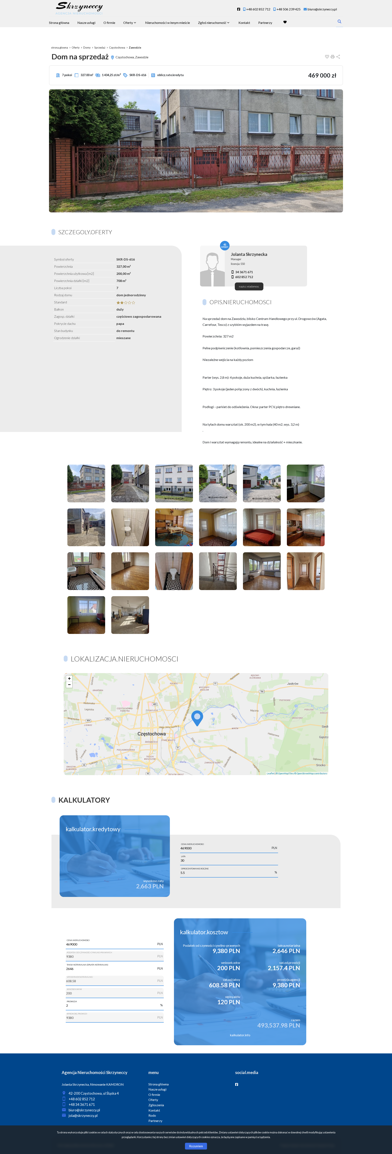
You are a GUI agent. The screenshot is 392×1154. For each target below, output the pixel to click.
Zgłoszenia (156, 1105)
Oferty (128, 22)
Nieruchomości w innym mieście (167, 22)
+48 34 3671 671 (82, 1104)
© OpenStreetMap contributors (310, 773)
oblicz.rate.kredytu (170, 75)
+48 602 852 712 (82, 1099)
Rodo (152, 1115)
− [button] (69, 684)
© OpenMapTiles (285, 773)
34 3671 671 (244, 272)
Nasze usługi (86, 22)
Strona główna (59, 22)
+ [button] (69, 678)
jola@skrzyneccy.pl (83, 1115)
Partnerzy (265, 22)
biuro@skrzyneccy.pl (84, 1110)
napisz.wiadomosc (249, 286)
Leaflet (270, 773)
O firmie (109, 22)
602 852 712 (244, 277)
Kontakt (244, 22)
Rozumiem (196, 1146)
